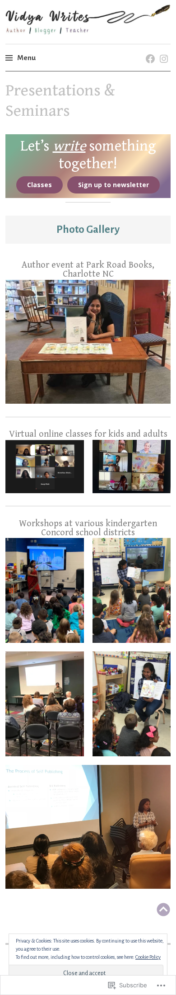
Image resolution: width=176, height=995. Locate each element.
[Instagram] (162, 49)
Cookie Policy (148, 957)
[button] (88, 342)
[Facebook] (149, 49)
